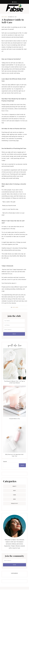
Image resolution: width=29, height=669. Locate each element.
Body (3, 16)
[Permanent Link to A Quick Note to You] (14, 416)
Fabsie (14, 7)
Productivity (14, 503)
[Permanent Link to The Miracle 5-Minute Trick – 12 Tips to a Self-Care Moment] (14, 379)
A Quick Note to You (14, 418)
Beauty (14, 486)
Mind (6, 16)
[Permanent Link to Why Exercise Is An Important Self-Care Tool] (14, 452)
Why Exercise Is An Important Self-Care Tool (14, 455)
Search (5, 461)
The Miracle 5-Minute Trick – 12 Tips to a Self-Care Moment (14, 382)
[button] (14, 2)
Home (14, 494)
